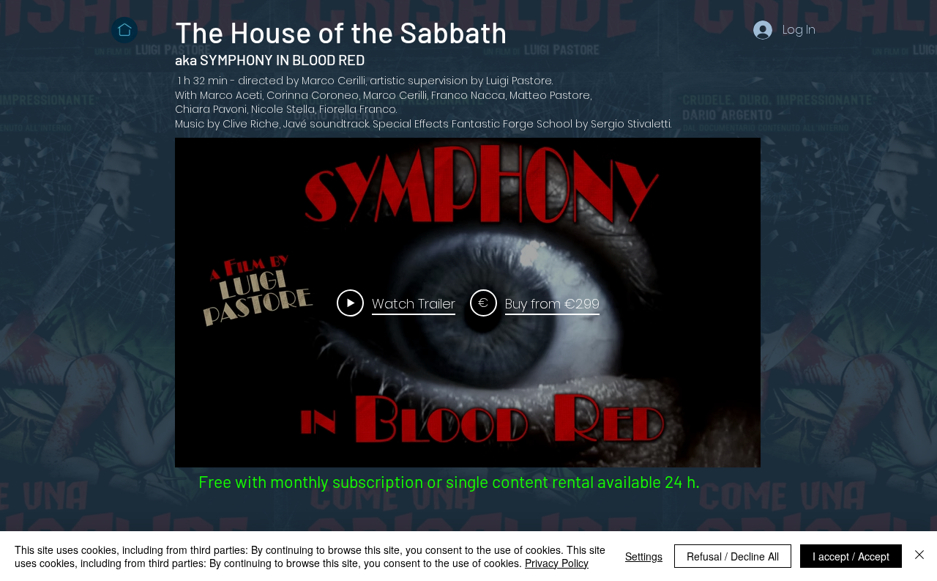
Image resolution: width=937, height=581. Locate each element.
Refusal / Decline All (733, 556)
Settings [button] (643, 556)
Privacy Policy (557, 562)
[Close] (919, 556)
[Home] (124, 30)
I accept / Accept (851, 556)
